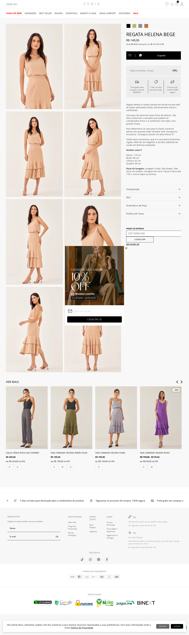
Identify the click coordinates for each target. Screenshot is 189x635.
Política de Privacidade (82, 627)
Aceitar (177, 626)
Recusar (162, 626)
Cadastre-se (94, 319)
